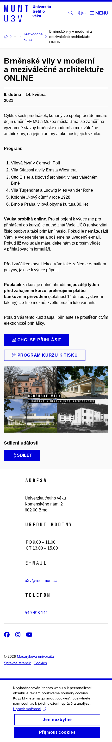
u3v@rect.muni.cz (41, 580)
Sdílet (24, 455)
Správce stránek (17, 663)
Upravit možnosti (27, 709)
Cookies (40, 663)
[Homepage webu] (27, 13)
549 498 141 (36, 613)
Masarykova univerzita (35, 656)
